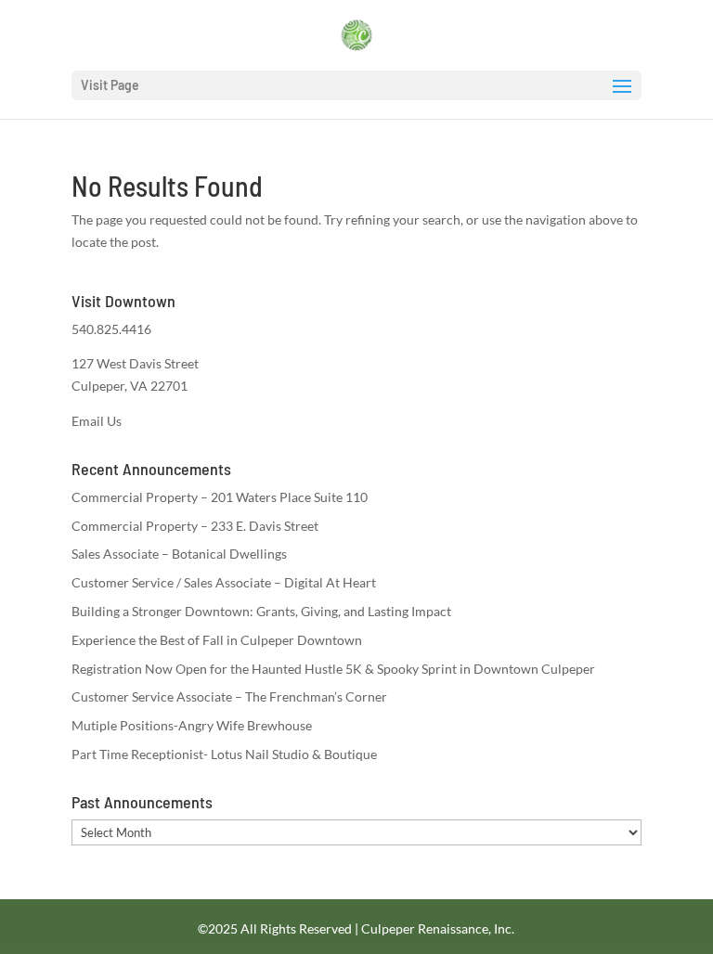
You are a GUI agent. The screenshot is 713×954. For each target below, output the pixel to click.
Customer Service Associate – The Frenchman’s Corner (229, 696)
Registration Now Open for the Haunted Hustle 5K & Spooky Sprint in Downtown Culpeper (333, 669)
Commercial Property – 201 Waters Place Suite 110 (219, 497)
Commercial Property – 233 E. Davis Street (194, 526)
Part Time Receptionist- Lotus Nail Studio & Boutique (224, 754)
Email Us (96, 421)
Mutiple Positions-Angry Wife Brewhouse (191, 725)
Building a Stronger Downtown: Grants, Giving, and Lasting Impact (261, 611)
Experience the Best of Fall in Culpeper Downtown (216, 640)
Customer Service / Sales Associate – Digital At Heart (223, 582)
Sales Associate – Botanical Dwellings (179, 553)
